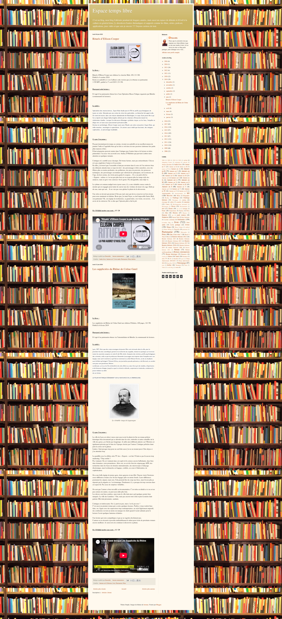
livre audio (117, 259)
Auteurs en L (172, 180)
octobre (168, 88)
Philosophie (184, 232)
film (166, 213)
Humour (164, 215)
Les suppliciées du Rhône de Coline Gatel (115, 269)
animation (177, 162)
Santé (177, 256)
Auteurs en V (176, 189)
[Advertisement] (172, 289)
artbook (185, 162)
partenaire (184, 229)
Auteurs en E (172, 173)
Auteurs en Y (173, 191)
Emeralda (174, 38)
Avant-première (179, 193)
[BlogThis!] (133, 256)
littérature (181, 219)
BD (188, 193)
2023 (166, 67)
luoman (146, 605)
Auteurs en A (175, 169)
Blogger (158, 605)
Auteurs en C (110, 259)
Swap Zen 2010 (171, 263)
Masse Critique (179, 227)
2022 (166, 70)
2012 (166, 139)
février (168, 114)
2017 (166, 124)
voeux (177, 267)
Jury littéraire (185, 217)
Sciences (185, 256)
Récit (168, 237)
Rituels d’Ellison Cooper (106, 38)
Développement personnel (180, 204)
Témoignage (181, 263)
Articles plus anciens (148, 589)
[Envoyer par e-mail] (131, 256)
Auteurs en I (165, 178)
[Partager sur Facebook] (137, 256)
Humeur (185, 213)
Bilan (178, 196)
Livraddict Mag (166, 222)
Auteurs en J (175, 178)
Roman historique (171, 254)
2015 (166, 130)
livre (114, 583)
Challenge (176, 198)
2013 (166, 136)
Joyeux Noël (175, 217)
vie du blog (170, 267)
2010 (166, 145)
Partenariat (124, 259)
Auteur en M (183, 167)
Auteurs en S (167, 186)
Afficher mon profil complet (170, 52)
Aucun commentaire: (118, 256)
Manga (169, 227)
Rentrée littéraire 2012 (179, 237)
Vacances (178, 265)
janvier (168, 117)
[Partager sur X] (135, 256)
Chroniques (175, 200)
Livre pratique (175, 225)
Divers (173, 206)
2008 (166, 151)
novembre (169, 85)
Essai (163, 211)
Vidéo (163, 267)
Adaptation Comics (167, 162)
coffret (172, 202)
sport (182, 258)
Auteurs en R (182, 184)
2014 (166, 133)
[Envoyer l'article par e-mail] (127, 256)
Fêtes (187, 211)
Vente (185, 265)
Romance (184, 254)
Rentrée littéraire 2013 (169, 239)
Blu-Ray (167, 198)
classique (164, 202)
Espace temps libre (112, 10)
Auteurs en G (103, 583)
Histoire (109, 583)
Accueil (124, 589)
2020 (166, 76)
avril (168, 108)
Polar (129, 259)
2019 (166, 79)
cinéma (184, 200)
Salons (170, 256)
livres (187, 224)
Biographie (186, 196)
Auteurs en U (166, 189)
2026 (166, 61)
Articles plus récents (99, 589)
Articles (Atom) (107, 592)
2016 (166, 127)
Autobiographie (166, 193)
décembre (169, 82)
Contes (168, 204)
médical (187, 227)
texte (163, 265)
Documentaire (183, 206)
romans (164, 256)
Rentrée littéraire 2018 (169, 245)
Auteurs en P (169, 184)
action (185, 160)
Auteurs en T (181, 187)
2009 (166, 148)
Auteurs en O (185, 182)
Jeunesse (165, 217)
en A (178, 208)
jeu (172, 215)
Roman (176, 249)
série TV (164, 259)
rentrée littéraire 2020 (175, 247)
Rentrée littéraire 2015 (174, 241)
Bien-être (170, 195)
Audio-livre (102, 259)
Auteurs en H (182, 175)
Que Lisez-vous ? (175, 234)
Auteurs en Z (183, 191)
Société (176, 259)
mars (168, 111)
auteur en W (165, 169)
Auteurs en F (185, 173)
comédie (178, 202)
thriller (133, 259)
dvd (163, 208)
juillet (168, 94)
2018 (166, 121)
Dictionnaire (165, 206)
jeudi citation (181, 215)
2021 (166, 73)
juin (167, 97)
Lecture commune (169, 220)
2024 (166, 64)
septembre (169, 91)
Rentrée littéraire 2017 (181, 243)
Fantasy (181, 211)
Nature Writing (168, 229)
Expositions (172, 211)
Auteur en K (173, 167)
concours (186, 202)
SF (170, 258)
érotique (185, 209)
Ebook (171, 208)
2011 (166, 142)
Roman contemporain (181, 252)
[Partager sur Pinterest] (140, 256)
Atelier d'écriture (167, 164)
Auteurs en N (172, 182)
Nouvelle (176, 229)
